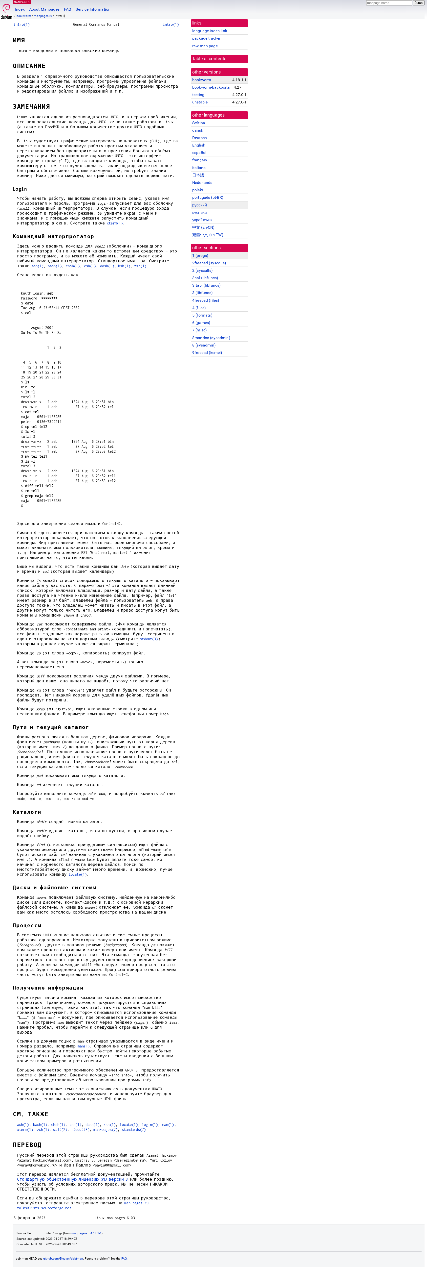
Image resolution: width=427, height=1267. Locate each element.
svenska (199, 212)
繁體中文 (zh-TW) (207, 234)
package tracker (206, 38)
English (198, 145)
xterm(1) (115, 223)
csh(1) (90, 266)
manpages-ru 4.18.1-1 (86, 1233)
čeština (198, 123)
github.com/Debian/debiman (63, 1258)
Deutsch (199, 137)
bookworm (24, 16)
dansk (197, 130)
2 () (202, 270)
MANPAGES (22, 1)
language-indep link (209, 30)
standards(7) (134, 1129)
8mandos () (211, 337)
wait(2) (60, 1129)
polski (197, 190)
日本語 (198, 175)
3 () (202, 292)
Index (20, 9)
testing (198, 94)
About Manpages (44, 9)
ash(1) (38, 266)
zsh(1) (140, 266)
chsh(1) (73, 266)
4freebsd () (205, 300)
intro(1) (22, 24)
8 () (204, 345)
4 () (199, 307)
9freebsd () (207, 352)
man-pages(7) (105, 1129)
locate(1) (78, 874)
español (199, 152)
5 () (202, 315)
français (199, 160)
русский (199, 205)
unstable (200, 102)
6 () (201, 322)
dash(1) (107, 266)
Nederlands (202, 182)
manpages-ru (43, 16)
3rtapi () (206, 285)
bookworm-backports (211, 87)
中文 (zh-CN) (203, 227)
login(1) (150, 1124)
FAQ (67, 9)
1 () (200, 255)
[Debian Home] (6, 10)
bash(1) (55, 266)
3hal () (205, 277)
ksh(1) (124, 266)
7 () (199, 330)
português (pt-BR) (208, 197)
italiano (199, 167)
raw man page (205, 46)
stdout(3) (149, 639)
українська (202, 220)
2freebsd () (209, 263)
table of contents (210, 58)
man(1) (84, 1046)
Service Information (93, 9)
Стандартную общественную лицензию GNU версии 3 (72, 1179)
